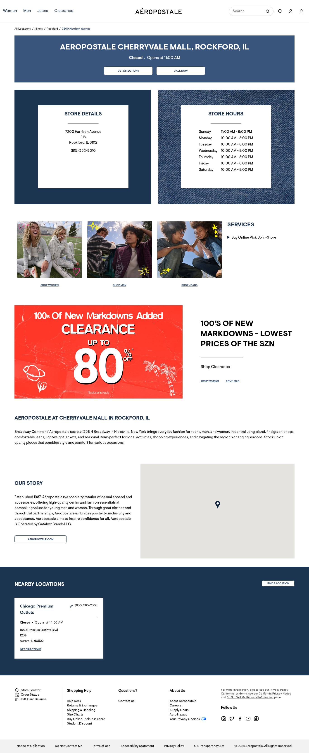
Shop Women (49, 285)
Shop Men (119, 285)
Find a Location (278, 583)
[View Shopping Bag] (301, 11)
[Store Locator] (279, 11)
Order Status (30, 695)
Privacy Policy (279, 690)
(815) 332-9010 (83, 151)
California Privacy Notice (275, 693)
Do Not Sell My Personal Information (250, 697)
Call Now (181, 71)
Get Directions (121, 69)
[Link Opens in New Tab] (223, 718)
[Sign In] (290, 11)
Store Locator (30, 690)
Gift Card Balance (34, 699)
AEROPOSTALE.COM (41, 539)
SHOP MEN (232, 381)
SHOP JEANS (189, 285)
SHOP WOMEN (210, 381)
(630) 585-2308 (86, 605)
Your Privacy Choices (185, 719)
